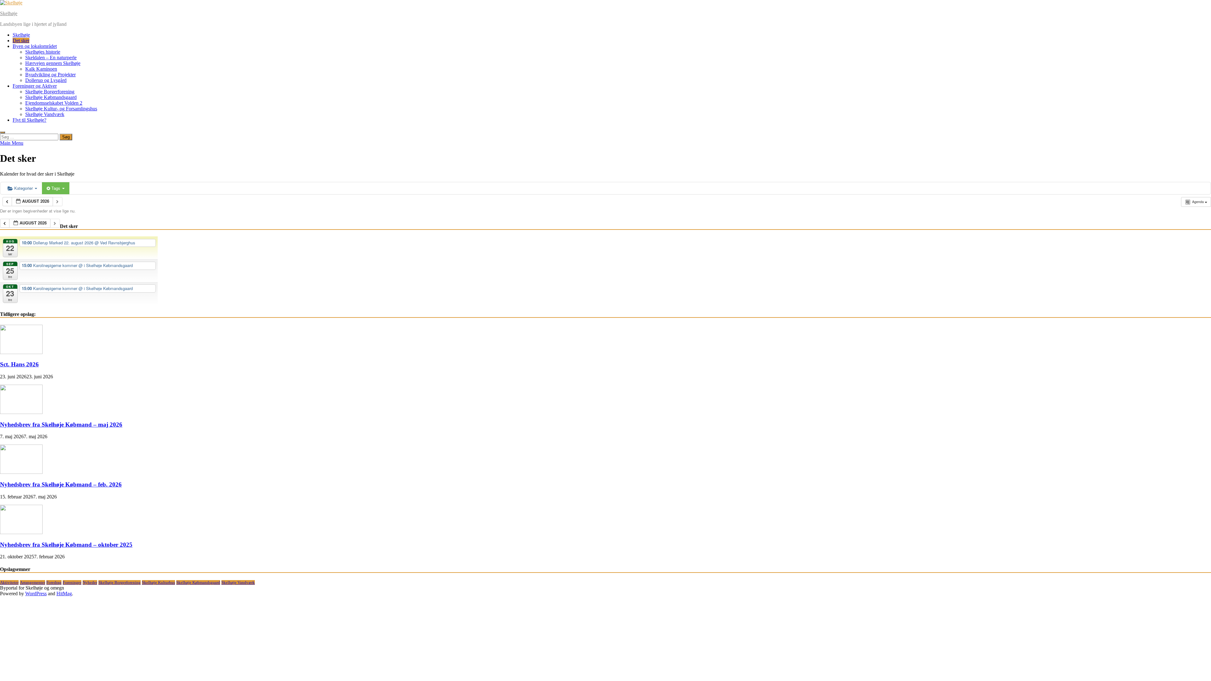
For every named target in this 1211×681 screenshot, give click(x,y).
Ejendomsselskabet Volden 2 (53, 103)
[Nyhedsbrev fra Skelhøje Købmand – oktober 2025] (21, 532)
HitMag (64, 593)
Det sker (21, 40)
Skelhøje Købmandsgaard (51, 97)
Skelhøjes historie (42, 52)
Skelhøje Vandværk (44, 114)
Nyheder (90, 582)
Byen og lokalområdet (35, 46)
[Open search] (2, 132)
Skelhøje (8, 13)
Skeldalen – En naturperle (51, 57)
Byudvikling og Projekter (50, 74)
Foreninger (72, 582)
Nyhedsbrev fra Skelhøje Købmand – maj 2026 (61, 424)
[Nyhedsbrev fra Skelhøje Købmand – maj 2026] (21, 412)
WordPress (36, 593)
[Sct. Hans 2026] (21, 352)
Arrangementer (32, 582)
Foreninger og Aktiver (35, 86)
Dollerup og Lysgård (46, 80)
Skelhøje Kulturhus (158, 582)
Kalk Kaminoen (41, 69)
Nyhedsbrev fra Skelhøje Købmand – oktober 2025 (66, 544)
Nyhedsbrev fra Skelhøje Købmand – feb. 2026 (61, 484)
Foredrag (53, 582)
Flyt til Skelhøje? (29, 120)
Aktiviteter (9, 582)
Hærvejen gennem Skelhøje (52, 63)
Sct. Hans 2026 (19, 364)
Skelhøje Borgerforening (49, 91)
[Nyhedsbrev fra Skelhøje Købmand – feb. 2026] (21, 472)
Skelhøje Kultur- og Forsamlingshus (61, 108)
